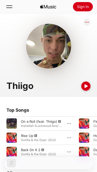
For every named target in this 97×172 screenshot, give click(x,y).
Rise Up (27, 136)
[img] (48, 6)
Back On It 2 (30, 150)
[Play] (86, 86)
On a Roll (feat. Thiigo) (39, 121)
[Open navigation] (9, 6)
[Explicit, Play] (11, 123)
